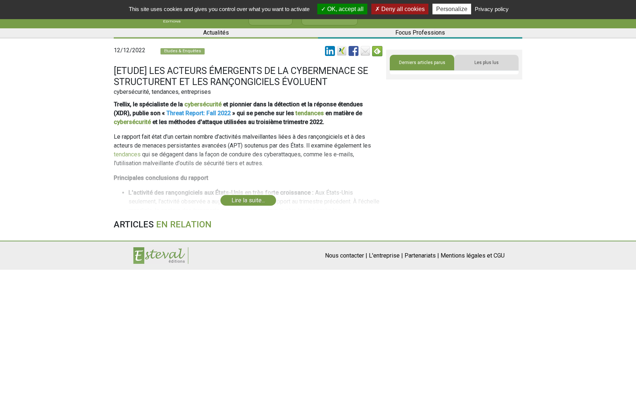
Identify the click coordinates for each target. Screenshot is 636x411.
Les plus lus (486, 62)
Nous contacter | (346, 255)
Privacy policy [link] (492, 9)
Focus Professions (420, 32)
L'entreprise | (386, 255)
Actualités (216, 32)
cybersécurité (203, 104)
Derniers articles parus (422, 62)
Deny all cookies (402, 9)
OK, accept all (345, 9)
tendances (310, 113)
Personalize (451, 9)
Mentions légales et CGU (473, 255)
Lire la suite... (248, 200)
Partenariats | (421, 255)
